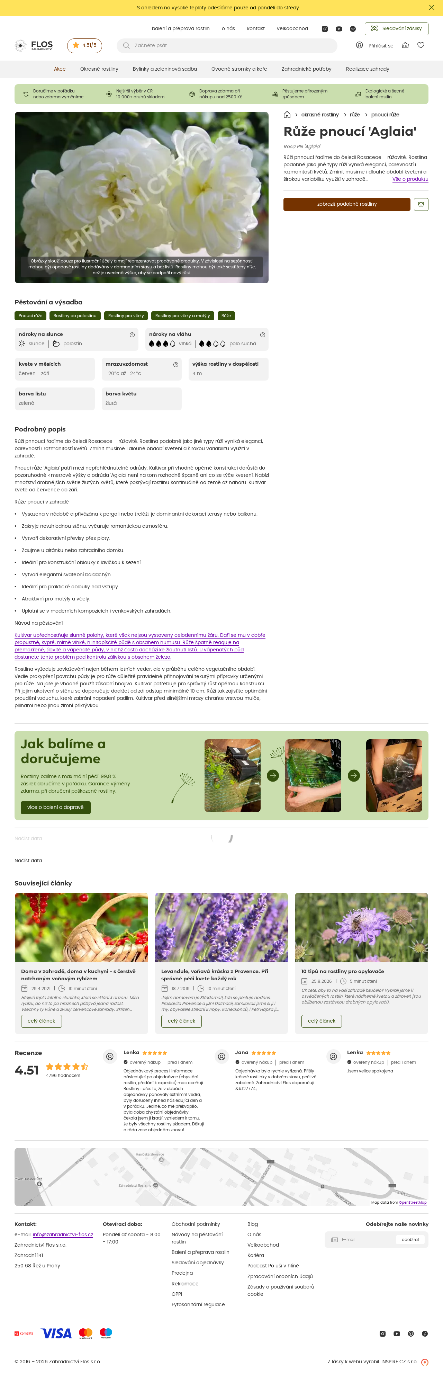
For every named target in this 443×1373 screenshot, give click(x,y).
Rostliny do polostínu (75, 316)
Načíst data (124, 839)
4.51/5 (89, 45)
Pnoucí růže (30, 316)
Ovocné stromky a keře (239, 69)
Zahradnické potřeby (307, 69)
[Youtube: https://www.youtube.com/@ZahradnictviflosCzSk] (339, 29)
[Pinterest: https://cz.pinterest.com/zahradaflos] (411, 1334)
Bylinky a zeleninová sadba (165, 69)
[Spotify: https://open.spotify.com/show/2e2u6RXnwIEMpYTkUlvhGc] (353, 29)
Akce (60, 69)
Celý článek (41, 1021)
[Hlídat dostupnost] (421, 204)
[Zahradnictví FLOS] (34, 45)
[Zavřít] (432, 7)
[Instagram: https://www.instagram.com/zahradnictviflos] (325, 29)
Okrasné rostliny (99, 69)
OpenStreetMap (413, 1202)
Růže (226, 316)
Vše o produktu (410, 179)
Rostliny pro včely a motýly (182, 316)
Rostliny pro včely (126, 316)
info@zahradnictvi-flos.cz (63, 1234)
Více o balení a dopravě (55, 807)
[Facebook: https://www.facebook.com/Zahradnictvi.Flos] (425, 1334)
